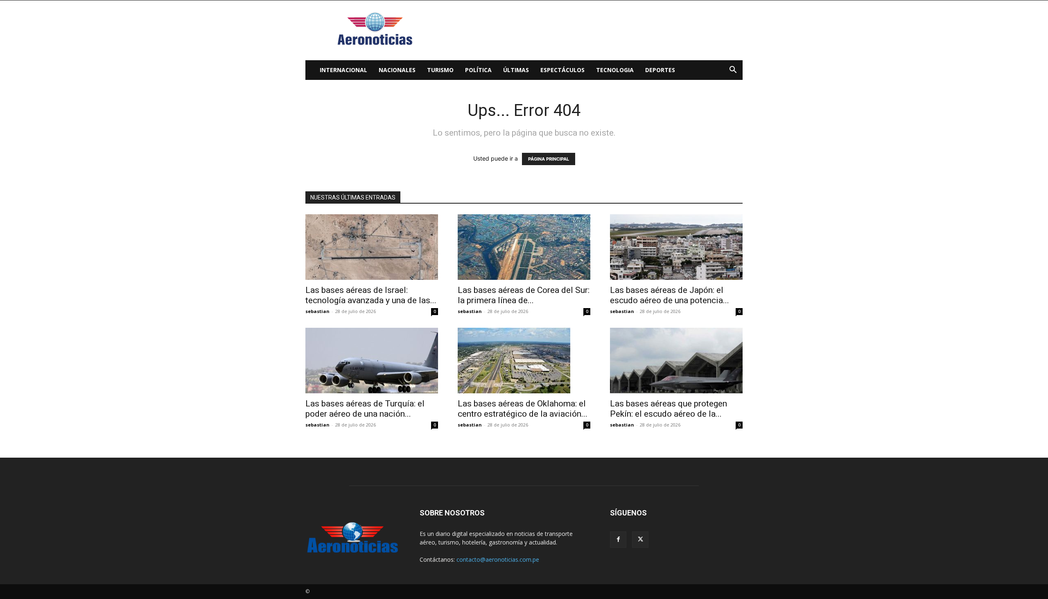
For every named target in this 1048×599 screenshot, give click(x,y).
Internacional (343, 70)
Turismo (440, 70)
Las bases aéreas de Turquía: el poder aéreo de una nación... (365, 409)
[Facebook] (618, 539)
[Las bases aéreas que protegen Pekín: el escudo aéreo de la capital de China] (676, 360)
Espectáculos (562, 70)
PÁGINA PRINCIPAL (548, 159)
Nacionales (397, 70)
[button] (733, 71)
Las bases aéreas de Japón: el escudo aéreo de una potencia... (669, 295)
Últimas (516, 70)
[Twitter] (640, 539)
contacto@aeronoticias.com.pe (497, 559)
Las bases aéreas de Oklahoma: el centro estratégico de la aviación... (522, 409)
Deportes (660, 70)
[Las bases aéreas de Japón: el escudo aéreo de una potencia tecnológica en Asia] (676, 247)
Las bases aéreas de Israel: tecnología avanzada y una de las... (370, 295)
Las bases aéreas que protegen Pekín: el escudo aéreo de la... (668, 409)
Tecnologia (615, 70)
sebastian (317, 311)
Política (478, 70)
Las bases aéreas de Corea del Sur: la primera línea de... (524, 295)
